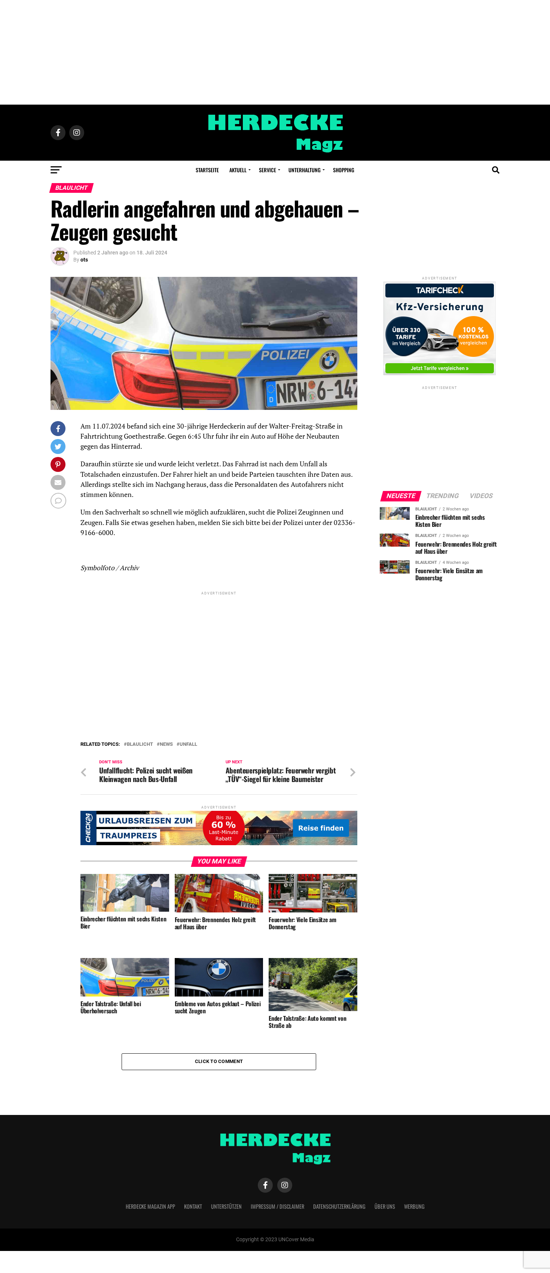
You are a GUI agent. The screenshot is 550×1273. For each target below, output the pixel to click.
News (166, 744)
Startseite (207, 170)
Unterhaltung (304, 170)
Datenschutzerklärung (339, 1206)
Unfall (188, 744)
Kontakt (193, 1206)
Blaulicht (140, 744)
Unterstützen (226, 1206)
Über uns (385, 1206)
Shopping (343, 170)
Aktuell (238, 170)
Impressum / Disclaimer (277, 1206)
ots (84, 260)
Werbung (414, 1206)
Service (267, 170)
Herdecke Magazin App (150, 1206)
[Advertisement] (275, 52)
